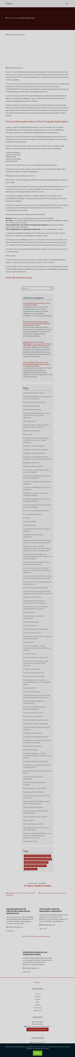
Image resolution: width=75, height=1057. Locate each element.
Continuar (37, 1053)
